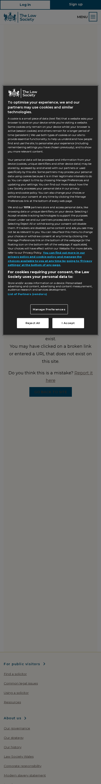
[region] (51, 210)
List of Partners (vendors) (27, 294)
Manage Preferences (49, 309)
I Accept (68, 323)
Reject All (33, 323)
